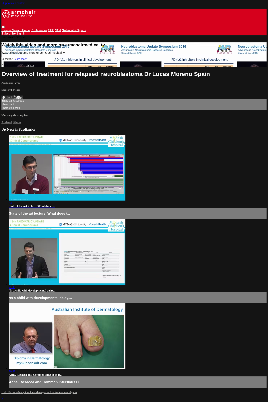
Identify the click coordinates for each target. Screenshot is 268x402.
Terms (12, 392)
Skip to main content (13, 3)
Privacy (20, 392)
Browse (6, 30)
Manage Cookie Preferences (52, 392)
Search (17, 30)
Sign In (21, 33)
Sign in (81, 30)
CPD (51, 30)
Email (19, 97)
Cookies (30, 392)
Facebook (7, 97)
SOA (58, 30)
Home (26, 30)
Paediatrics (7, 82)
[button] (3, 27)
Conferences (39, 30)
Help (4, 392)
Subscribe (7, 58)
